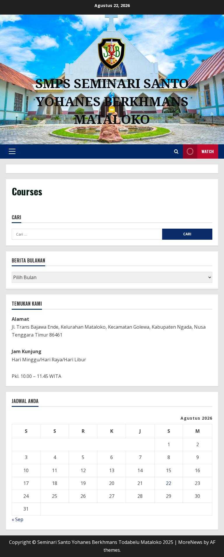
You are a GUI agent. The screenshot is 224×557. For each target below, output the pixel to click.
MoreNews (190, 542)
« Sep (17, 519)
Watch (208, 151)
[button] (12, 151)
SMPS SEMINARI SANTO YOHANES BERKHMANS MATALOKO (112, 101)
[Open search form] (176, 151)
